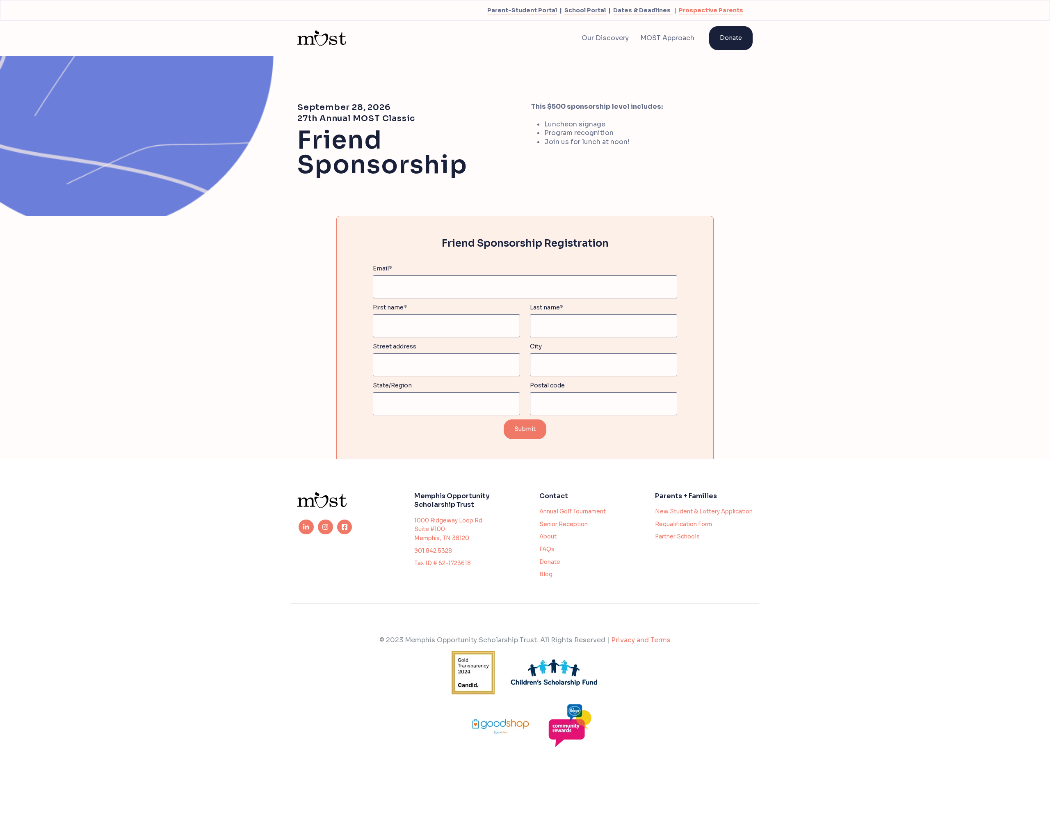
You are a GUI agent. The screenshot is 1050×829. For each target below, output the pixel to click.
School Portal (585, 10)
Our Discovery (605, 38)
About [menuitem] (548, 536)
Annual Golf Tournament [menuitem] (572, 511)
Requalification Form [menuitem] (683, 524)
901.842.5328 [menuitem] (433, 550)
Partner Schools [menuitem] (677, 536)
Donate (731, 37)
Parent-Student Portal (522, 10)
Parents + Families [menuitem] (686, 496)
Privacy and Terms (641, 640)
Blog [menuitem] (545, 574)
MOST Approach (667, 38)
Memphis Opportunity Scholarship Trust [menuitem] (452, 500)
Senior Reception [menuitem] (563, 524)
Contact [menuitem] (553, 496)
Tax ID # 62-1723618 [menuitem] (442, 563)
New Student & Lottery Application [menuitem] (704, 511)
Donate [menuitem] (549, 562)
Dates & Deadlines (642, 10)
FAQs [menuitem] (547, 549)
